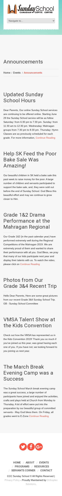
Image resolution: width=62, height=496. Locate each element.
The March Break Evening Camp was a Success (28, 373)
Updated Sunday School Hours (23, 97)
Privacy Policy (12, 480)
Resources (41, 466)
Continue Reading (45, 137)
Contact (46, 470)
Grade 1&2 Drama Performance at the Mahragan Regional (26, 221)
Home (6, 72)
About (30, 462)
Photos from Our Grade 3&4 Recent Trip (30, 283)
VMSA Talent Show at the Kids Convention (29, 322)
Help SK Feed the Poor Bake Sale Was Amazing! (30, 160)
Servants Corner (23, 470)
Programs (22, 466)
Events (17, 72)
